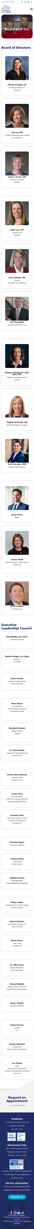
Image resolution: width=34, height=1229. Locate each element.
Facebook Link (22, 2)
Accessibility (21, 1215)
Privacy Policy (12, 1215)
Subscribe (15, 1197)
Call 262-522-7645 (7, 1)
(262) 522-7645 (17, 1129)
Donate (23, 1224)
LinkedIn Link (28, 2)
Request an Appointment (17, 1099)
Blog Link (32, 2)
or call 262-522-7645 (17, 1106)
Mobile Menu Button (31, 9)
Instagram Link (25, 2)
